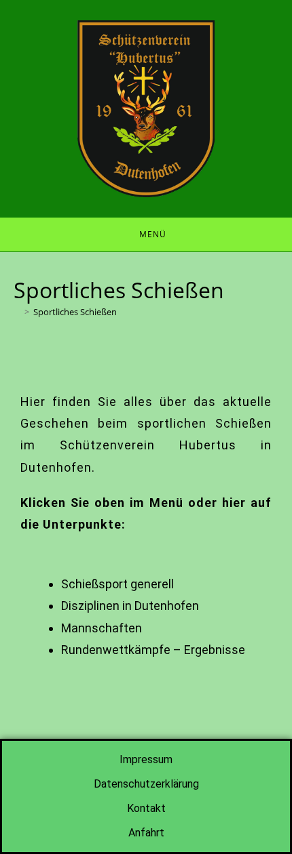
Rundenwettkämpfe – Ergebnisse (153, 650)
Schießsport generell (117, 584)
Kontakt (146, 808)
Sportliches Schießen (75, 312)
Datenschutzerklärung (146, 783)
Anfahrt (146, 832)
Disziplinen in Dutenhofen (130, 605)
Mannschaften (101, 628)
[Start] (17, 312)
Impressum (146, 759)
